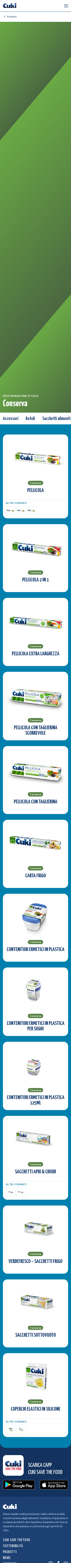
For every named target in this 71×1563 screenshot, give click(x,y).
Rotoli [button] (30, 418)
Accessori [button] (10, 418)
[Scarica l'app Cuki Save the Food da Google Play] (19, 1484)
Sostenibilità (13, 1546)
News (7, 1558)
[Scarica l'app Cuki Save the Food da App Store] (54, 1484)
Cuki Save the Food (16, 1540)
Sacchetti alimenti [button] (56, 418)
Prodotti (12, 16)
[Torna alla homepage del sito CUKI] (9, 6)
